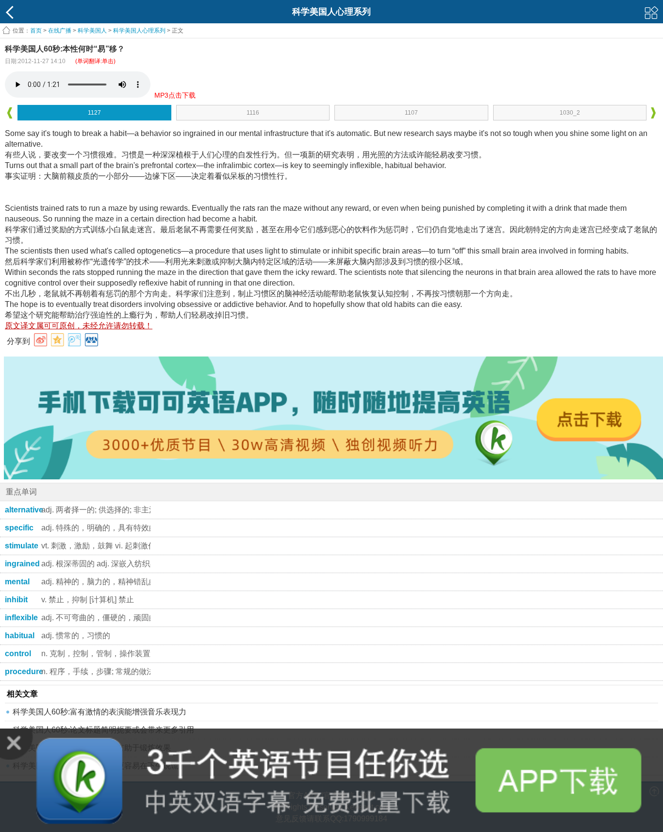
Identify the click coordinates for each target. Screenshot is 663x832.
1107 (411, 112)
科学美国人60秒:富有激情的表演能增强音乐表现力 (99, 712)
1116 (253, 112)
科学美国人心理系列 (139, 30)
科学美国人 (92, 30)
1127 (94, 112)
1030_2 (570, 112)
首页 (36, 30)
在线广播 (59, 30)
